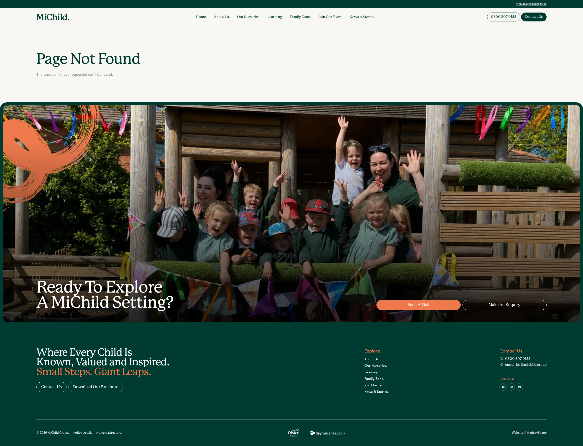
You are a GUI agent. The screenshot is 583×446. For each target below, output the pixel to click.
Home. (201, 17)
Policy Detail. (82, 432)
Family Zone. (300, 17)
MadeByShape (537, 432)
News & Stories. (362, 17)
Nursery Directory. (109, 432)
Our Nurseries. (248, 17)
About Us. (222, 17)
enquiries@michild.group (531, 3)
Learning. (275, 17)
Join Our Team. (330, 17)
